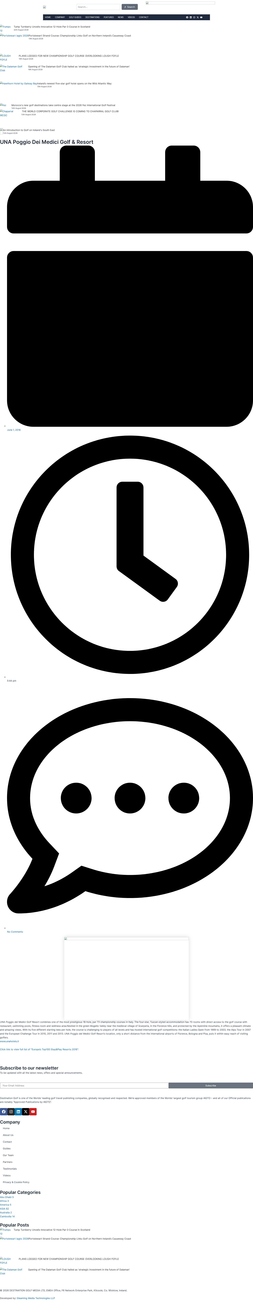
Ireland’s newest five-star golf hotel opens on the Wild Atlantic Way (74, 83)
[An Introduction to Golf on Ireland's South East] (1, 131)
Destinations (93, 17)
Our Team (8, 1155)
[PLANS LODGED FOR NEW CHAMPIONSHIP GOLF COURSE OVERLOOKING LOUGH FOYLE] (9, 59)
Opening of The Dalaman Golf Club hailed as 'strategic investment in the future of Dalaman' (79, 66)
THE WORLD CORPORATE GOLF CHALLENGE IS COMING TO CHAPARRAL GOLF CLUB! (70, 111)
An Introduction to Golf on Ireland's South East (29, 130)
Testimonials (10, 1168)
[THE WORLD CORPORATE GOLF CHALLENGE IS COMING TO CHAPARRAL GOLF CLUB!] (10, 118)
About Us (8, 1135)
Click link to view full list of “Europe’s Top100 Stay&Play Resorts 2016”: (39, 1049)
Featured (109, 17)
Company (60, 17)
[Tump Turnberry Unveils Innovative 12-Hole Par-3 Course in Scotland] (7, 29)
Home (48, 17)
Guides (7, 1148)
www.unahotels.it (9, 1041)
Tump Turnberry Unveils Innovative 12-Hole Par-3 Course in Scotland (52, 26)
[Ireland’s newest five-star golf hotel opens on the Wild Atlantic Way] (18, 92)
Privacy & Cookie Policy (16, 1182)
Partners (7, 1161)
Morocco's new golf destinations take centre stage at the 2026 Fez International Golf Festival (63, 105)
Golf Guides (75, 17)
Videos (131, 17)
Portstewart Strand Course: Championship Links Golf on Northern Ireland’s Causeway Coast (80, 35)
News (121, 17)
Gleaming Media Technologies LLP (36, 1298)
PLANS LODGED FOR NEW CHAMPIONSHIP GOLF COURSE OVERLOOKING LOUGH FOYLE (69, 55)
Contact (143, 17)
